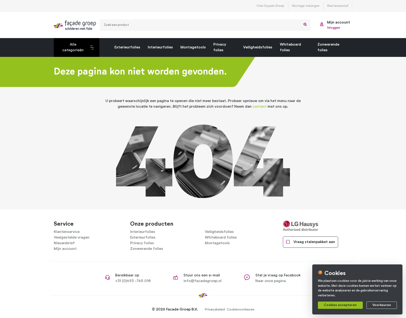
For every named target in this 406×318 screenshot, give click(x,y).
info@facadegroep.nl (202, 281)
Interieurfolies (160, 47)
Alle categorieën (70, 50)
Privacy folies (219, 47)
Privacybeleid (215, 309)
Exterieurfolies (127, 47)
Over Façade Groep (270, 6)
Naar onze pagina (270, 281)
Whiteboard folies (290, 47)
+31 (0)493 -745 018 (133, 281)
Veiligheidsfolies (257, 47)
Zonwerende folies (328, 47)
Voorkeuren (381, 305)
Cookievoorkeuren (240, 309)
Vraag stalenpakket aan (314, 242)
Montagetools (193, 47)
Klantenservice (337, 6)
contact (260, 107)
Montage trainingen (306, 6)
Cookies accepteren (340, 305)
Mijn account (65, 249)
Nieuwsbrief (64, 243)
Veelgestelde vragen (72, 237)
